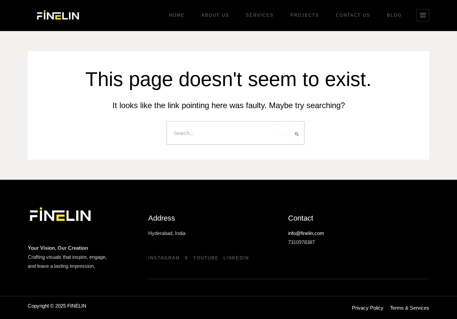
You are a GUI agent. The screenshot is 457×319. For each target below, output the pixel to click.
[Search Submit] (297, 134)
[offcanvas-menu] (423, 15)
